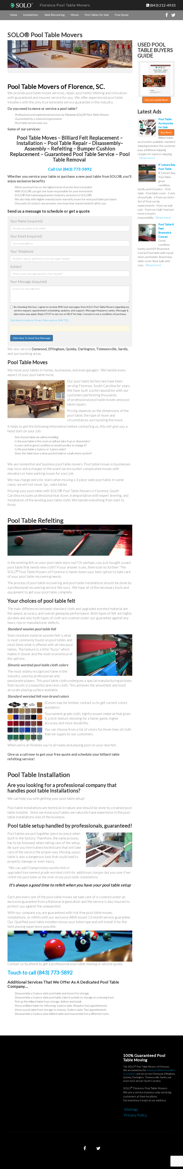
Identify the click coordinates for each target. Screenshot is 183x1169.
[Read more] (147, 158)
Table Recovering (54, 14)
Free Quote (121, 14)
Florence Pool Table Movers (65, 5)
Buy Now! (166, 132)
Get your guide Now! (156, 99)
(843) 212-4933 (162, 5)
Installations (30, 14)
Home (13, 14)
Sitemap (131, 1109)
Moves (75, 14)
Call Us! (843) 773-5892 (70, 169)
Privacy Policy (135, 1115)
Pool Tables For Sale (97, 14)
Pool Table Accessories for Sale (165, 123)
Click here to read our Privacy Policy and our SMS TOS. (39, 320)
